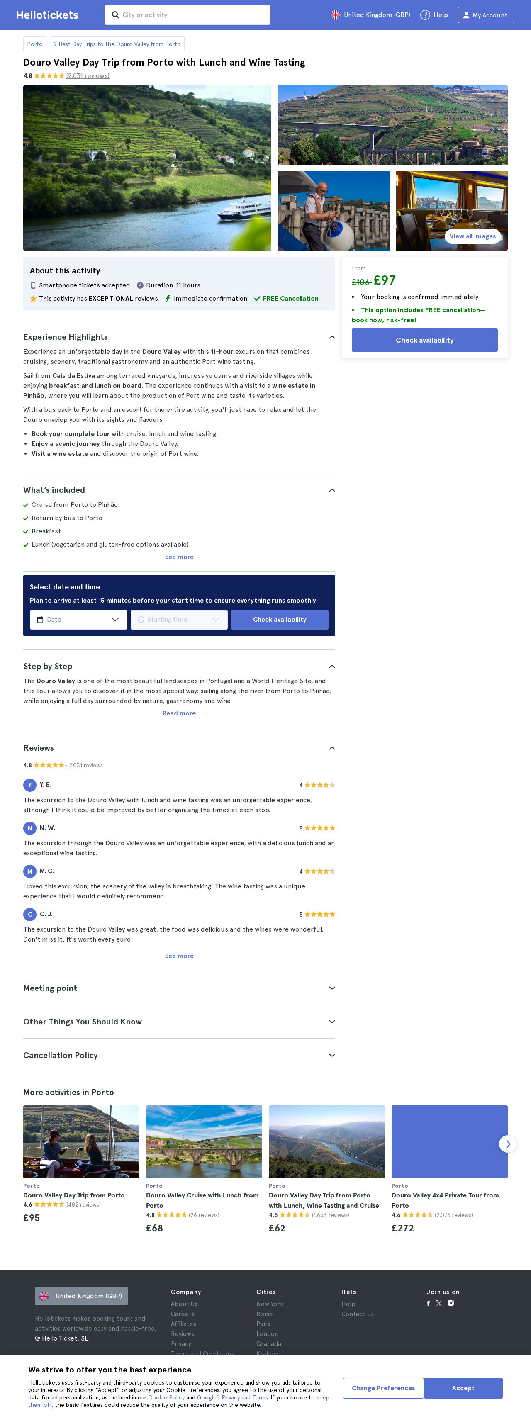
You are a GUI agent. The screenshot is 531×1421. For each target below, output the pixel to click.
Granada (268, 1344)
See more (179, 557)
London (267, 1334)
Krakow (267, 1354)
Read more (179, 713)
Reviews (182, 1334)
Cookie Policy (166, 1397)
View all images (473, 236)
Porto (35, 44)
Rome (264, 1314)
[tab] (179, 336)
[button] (179, 336)
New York (269, 1304)
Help (348, 1304)
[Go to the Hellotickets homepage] (49, 15)
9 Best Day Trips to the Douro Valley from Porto (117, 44)
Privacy (181, 1344)
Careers (183, 1314)
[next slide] (507, 1144)
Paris (263, 1324)
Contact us (357, 1314)
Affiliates (183, 1324)
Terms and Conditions (202, 1354)
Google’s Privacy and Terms (232, 1397)
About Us (184, 1304)
